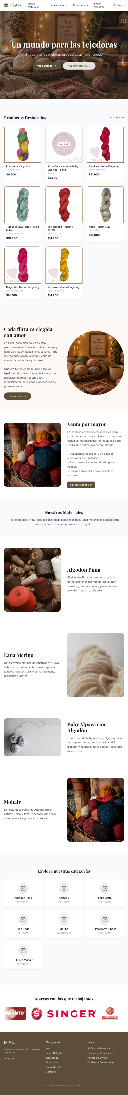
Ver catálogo (44, 65)
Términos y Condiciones (101, 1053)
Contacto (118, 5)
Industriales (57, 5)
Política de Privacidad (99, 1048)
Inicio (19, 5)
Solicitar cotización (81, 484)
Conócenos (15, 396)
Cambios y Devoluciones (101, 1062)
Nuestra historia (77, 65)
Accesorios (79, 5)
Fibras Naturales (33, 5)
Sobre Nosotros (99, 5)
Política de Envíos (97, 1057)
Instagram (9, 1058)
